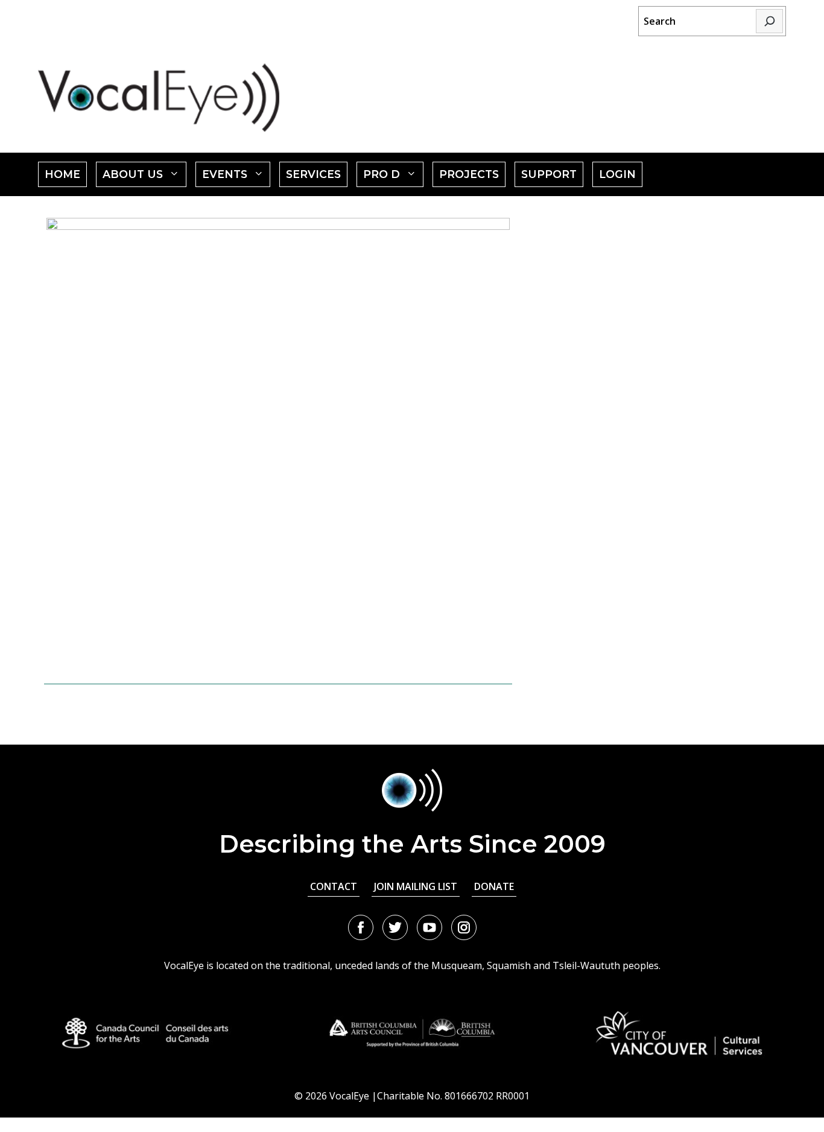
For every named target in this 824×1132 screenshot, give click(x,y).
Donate (494, 886)
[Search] (769, 21)
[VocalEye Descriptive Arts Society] (158, 97)
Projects (469, 174)
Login (617, 174)
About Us (144, 177)
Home (62, 174)
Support (549, 174)
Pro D (393, 177)
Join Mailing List (415, 886)
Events (236, 177)
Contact (333, 886)
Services (313, 174)
